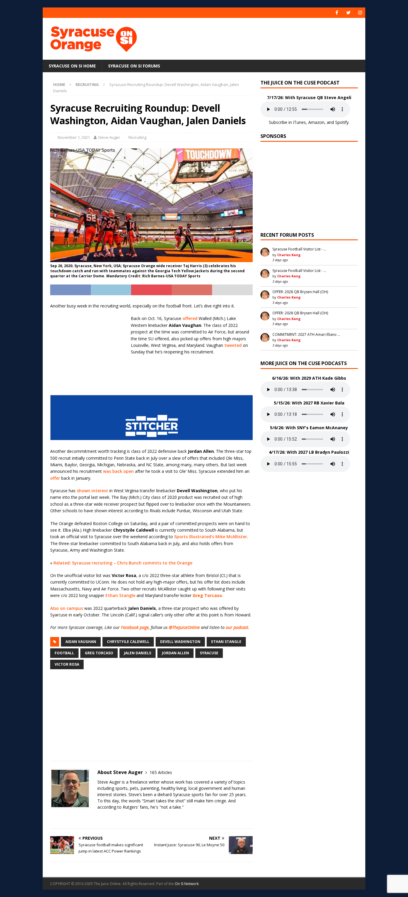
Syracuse (209, 653)
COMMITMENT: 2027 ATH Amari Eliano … (306, 334)
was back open (118, 471)
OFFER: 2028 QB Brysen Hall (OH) (300, 291)
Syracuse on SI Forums (134, 66)
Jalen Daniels (137, 653)
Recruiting (137, 137)
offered (189, 318)
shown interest (92, 490)
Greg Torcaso (99, 653)
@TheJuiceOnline (184, 627)
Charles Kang (288, 255)
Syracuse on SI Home (72, 66)
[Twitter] (348, 12)
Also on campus (66, 608)
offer (55, 478)
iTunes (299, 122)
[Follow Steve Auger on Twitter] (52, 817)
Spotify (342, 122)
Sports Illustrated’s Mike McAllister (210, 536)
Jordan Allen (175, 653)
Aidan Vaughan (80, 641)
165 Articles (161, 772)
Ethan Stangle (120, 595)
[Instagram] (360, 12)
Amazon (316, 122)
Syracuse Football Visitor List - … (299, 249)
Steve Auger (109, 137)
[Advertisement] (261, 37)
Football (64, 653)
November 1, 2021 (74, 137)
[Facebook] (337, 12)
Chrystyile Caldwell (128, 641)
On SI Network (187, 883)
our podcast (237, 627)
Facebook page (135, 627)
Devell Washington (180, 641)
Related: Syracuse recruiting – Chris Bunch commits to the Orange (122, 563)
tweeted (233, 345)
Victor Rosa (67, 664)
